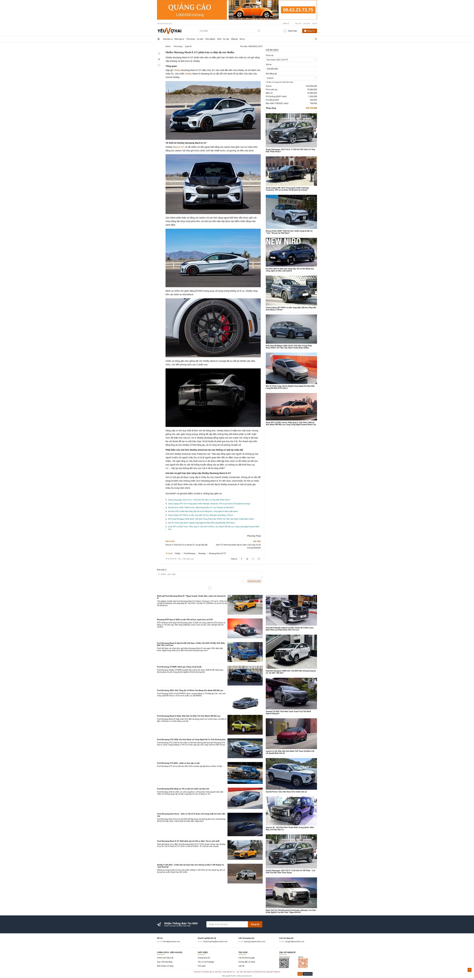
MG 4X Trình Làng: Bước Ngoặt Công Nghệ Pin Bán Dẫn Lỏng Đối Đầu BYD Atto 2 (201, 523)
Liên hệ (314, 23)
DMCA (300, 974)
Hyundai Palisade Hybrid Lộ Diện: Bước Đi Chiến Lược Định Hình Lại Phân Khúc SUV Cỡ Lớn (290, 629)
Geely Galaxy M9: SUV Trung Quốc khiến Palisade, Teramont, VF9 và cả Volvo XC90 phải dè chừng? (209, 504)
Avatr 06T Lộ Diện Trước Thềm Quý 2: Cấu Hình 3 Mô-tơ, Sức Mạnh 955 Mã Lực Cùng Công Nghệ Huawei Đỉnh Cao (291, 423)
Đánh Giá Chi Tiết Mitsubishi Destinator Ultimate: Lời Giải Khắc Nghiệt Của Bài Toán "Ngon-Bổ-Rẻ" (291, 911)
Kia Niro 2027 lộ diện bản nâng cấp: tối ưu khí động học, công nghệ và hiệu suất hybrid (202, 511)
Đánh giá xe (179, 39)
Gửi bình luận (254, 581)
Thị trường (190, 39)
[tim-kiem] (259, 31)
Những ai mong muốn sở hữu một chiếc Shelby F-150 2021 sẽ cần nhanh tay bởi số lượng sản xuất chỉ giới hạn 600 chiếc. (191, 871)
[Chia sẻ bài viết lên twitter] (159, 59)
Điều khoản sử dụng (165, 966)
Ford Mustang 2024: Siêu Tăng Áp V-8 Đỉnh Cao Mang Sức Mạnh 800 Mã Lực (190, 690)
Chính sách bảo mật (165, 958)
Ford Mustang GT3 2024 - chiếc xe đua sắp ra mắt (178, 763)
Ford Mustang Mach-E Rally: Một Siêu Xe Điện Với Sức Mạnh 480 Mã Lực (188, 716)
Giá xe (242, 39)
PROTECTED (308, 974)
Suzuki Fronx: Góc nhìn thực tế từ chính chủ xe (286, 792)
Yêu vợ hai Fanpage (206, 962)
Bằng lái (234, 39)
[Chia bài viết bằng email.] (159, 65)
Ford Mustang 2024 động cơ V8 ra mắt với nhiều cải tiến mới (183, 789)
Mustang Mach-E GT (217, 553)
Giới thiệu (306, 23)
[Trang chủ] (169, 31)
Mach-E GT (178, 147)
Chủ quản (202, 966)
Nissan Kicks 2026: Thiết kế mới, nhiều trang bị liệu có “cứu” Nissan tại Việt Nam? (201, 507)
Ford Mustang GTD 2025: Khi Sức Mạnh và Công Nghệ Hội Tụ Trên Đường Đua (191, 739)
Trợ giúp (298, 23)
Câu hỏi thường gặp (246, 958)
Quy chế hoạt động (164, 962)
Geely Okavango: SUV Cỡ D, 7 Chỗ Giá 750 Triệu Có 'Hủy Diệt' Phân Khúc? (199, 500)
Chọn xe (269, 55)
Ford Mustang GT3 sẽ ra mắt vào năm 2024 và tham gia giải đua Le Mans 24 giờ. (190, 766)
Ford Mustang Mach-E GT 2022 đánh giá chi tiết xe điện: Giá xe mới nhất (188, 841)
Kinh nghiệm (210, 39)
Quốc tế (188, 46)
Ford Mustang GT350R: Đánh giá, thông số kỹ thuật (179, 667)
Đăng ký (255, 924)
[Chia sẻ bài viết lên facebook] (159, 53)
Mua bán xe (168, 39)
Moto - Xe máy (223, 39)
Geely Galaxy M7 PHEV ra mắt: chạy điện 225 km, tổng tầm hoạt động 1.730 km (200, 515)
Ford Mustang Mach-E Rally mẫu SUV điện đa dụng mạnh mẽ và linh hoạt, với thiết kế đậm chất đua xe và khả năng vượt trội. (192, 720)
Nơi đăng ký (271, 73)
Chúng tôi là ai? (204, 958)
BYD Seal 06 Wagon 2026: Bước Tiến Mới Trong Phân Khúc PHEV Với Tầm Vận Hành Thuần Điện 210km (211, 519)
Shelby (177, 70)
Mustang (202, 553)
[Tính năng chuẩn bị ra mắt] (237, 10)
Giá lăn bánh (272, 50)
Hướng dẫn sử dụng (246, 962)
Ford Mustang (189, 553)
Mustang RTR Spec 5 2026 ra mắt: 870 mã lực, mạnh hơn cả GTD (185, 619)
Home (168, 46)
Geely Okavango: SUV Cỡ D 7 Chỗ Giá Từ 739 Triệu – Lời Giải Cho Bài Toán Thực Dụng (290, 871)
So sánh (200, 39)
